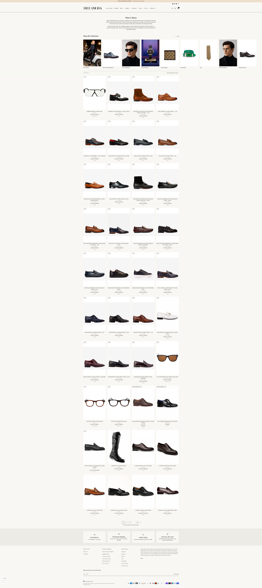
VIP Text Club (124, 563)
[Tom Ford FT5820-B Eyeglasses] (119, 403)
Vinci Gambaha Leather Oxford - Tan (167, 111)
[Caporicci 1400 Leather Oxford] (143, 492)
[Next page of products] (140, 522)
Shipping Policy (105, 554)
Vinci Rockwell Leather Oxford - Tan (143, 332)
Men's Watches (145, 67)
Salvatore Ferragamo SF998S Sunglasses (167, 377)
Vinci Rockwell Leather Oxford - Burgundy (94, 377)
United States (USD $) (89, 581)
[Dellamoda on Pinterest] (176, 3)
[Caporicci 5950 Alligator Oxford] (167, 447)
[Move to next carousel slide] (177, 36)
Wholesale (123, 561)
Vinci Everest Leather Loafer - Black (118, 199)
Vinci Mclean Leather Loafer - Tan (167, 156)
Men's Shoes (86, 67)
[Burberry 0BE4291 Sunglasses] (94, 93)
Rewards (123, 551)
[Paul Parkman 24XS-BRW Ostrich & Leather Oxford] (143, 403)
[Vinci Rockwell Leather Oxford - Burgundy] (94, 358)
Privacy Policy (124, 565)
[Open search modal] (172, 8)
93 (137, 522)
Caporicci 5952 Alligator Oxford (143, 465)
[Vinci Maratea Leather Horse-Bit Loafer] (119, 137)
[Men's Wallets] (170, 53)
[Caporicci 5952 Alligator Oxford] (143, 447)
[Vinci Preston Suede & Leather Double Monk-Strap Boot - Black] (143, 180)
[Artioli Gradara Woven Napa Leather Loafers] (94, 447)
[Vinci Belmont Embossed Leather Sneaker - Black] (119, 269)
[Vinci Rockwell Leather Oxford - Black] (119, 314)
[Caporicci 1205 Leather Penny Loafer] (167, 492)
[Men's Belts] (189, 53)
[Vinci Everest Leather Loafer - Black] (119, 180)
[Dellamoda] (92, 8)
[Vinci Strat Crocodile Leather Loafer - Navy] (119, 225)
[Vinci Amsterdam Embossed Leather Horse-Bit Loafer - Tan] (94, 225)
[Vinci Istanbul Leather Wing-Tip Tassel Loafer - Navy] (167, 269)
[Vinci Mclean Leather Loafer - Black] (143, 137)
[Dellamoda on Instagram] (174, 3)
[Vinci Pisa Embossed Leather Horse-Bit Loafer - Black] (167, 180)
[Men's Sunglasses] (131, 53)
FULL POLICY (105, 563)
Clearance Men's (242, 67)
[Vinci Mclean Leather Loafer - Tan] (167, 137)
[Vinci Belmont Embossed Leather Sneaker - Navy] (143, 269)
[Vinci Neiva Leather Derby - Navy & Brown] (94, 137)
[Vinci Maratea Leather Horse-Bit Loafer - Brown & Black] (94, 180)
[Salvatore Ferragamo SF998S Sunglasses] (167, 358)
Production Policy (106, 556)
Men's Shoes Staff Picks (108, 67)
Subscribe (176, 574)
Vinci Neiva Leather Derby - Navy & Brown (94, 156)
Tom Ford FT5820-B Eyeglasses (119, 421)
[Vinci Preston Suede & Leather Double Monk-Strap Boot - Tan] (143, 93)
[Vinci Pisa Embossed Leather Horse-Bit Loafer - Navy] (94, 269)
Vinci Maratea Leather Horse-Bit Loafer (118, 156)
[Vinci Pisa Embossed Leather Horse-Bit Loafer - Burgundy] (143, 225)
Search (123, 556)
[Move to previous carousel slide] (174, 36)
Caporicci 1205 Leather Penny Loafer (167, 510)
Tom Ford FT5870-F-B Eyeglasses (94, 421)
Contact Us (85, 554)
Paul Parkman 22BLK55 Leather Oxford (167, 421)
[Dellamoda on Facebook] (172, 3)
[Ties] (209, 53)
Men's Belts (183, 67)
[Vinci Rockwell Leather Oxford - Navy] (94, 314)
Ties (201, 67)
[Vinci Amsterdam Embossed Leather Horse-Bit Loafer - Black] (167, 225)
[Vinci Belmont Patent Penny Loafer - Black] (119, 358)
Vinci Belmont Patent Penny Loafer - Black (119, 377)
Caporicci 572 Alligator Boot (118, 465)
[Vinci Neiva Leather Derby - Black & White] (119, 93)
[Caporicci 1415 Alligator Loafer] (119, 492)
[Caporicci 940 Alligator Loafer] (94, 492)
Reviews (123, 554)
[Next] (147, 1)
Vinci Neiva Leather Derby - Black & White (119, 111)
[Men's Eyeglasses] (228, 53)
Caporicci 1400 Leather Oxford (143, 510)
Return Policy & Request (108, 551)
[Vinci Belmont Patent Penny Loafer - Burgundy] (143, 358)
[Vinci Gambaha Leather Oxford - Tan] (167, 93)
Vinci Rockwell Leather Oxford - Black (119, 332)
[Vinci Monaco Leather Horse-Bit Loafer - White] (167, 314)
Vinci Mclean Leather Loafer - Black (143, 156)
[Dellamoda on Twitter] (178, 3)
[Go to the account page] (175, 8)
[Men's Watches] (150, 53)
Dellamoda (92, 583)
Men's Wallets (164, 67)
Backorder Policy (106, 561)
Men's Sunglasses (126, 67)
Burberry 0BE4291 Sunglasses (94, 111)
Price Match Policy (106, 558)
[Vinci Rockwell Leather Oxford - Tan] (143, 314)
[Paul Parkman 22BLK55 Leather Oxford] (167, 403)
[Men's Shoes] (92, 53)
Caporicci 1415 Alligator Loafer (119, 510)
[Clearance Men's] (247, 53)
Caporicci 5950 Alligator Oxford (167, 465)
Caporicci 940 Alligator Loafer (94, 510)
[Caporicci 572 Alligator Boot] (119, 447)
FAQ (122, 558)
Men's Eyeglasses (223, 67)
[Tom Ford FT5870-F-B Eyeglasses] (94, 403)
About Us (85, 551)
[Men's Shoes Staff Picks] (111, 53)
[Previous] (114, 1)
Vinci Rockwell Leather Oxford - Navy (94, 332)
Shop (142, 558)
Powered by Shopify (86, 584)
